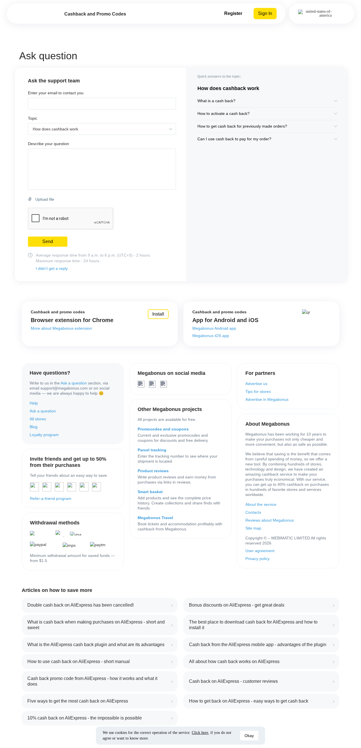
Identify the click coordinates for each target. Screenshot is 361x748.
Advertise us (256, 383)
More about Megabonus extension (61, 328)
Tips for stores (258, 391)
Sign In (265, 13)
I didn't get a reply (52, 268)
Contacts (253, 512)
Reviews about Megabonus (269, 520)
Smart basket (150, 491)
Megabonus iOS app (210, 335)
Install (158, 314)
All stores (38, 419)
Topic (32, 118)
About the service (260, 504)
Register (233, 13)
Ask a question (74, 383)
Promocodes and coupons (163, 429)
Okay (249, 735)
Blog (34, 427)
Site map (253, 528)
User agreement (259, 550)
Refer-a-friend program (50, 498)
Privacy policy (257, 558)
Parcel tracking (152, 450)
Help (34, 403)
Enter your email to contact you (55, 93)
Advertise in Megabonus (267, 399)
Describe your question (48, 144)
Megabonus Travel (155, 517)
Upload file (44, 199)
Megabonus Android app (214, 328)
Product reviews (153, 471)
